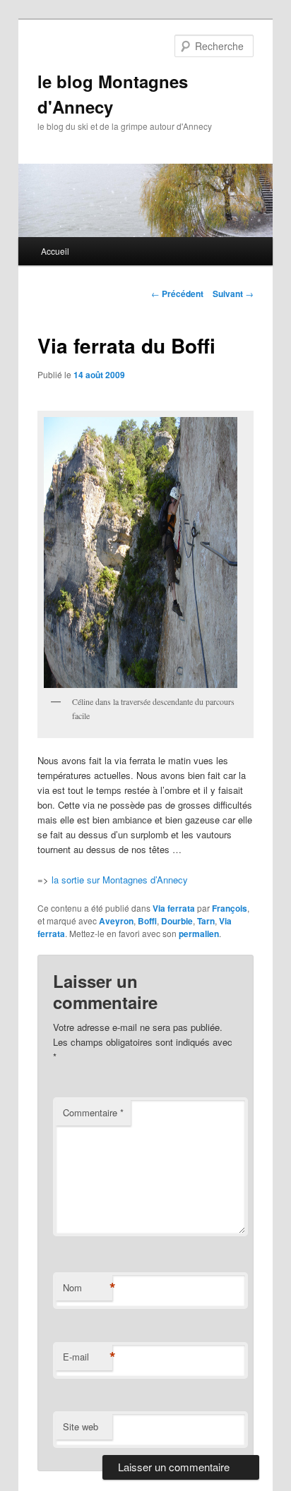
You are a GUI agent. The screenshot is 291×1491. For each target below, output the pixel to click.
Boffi (147, 920)
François (229, 908)
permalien (199, 933)
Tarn (206, 920)
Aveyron (116, 920)
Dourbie (177, 920)
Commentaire (93, 1112)
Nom (87, 1287)
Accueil (55, 251)
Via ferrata (174, 908)
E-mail (87, 1357)
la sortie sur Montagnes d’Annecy (120, 879)
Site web (80, 1426)
